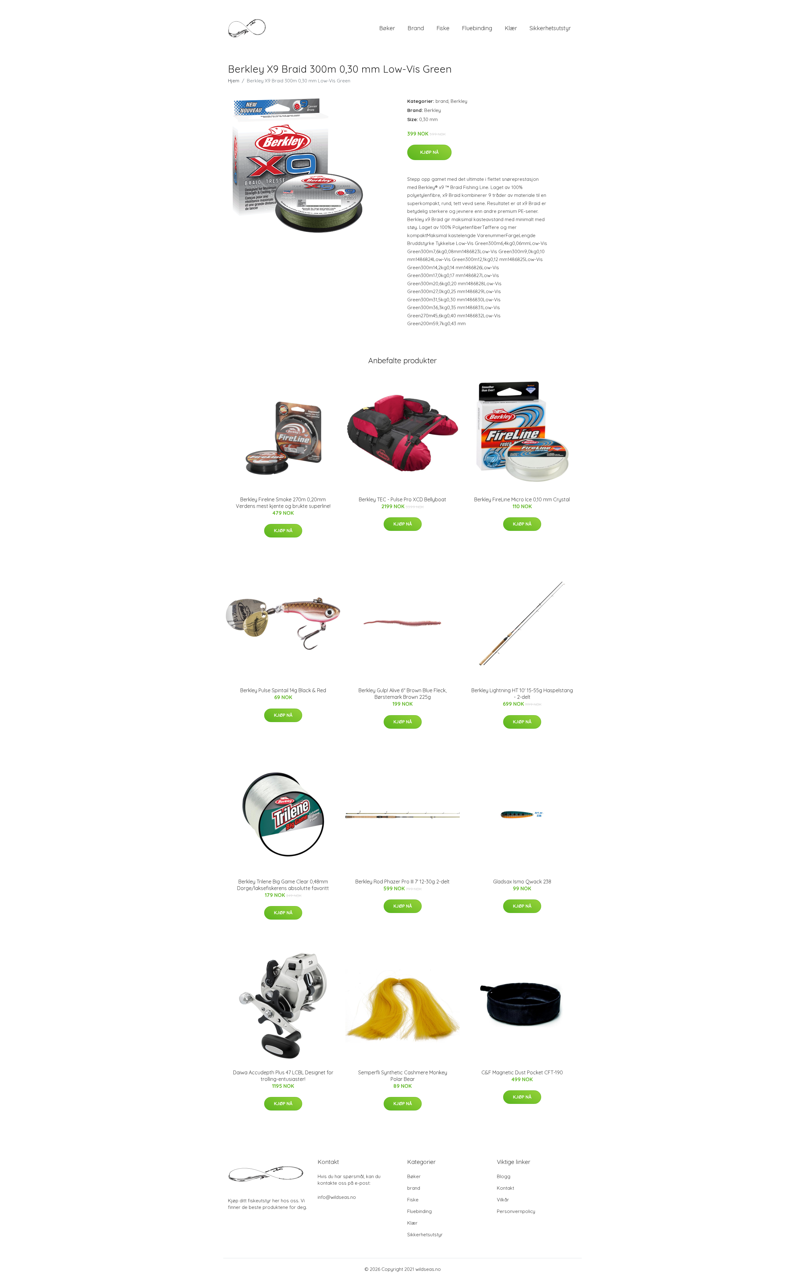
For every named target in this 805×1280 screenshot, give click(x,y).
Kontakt (505, 1188)
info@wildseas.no (337, 1197)
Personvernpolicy (516, 1211)
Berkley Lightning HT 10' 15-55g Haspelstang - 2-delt (522, 693)
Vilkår (503, 1200)
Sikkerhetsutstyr (550, 28)
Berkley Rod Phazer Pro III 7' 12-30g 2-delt (402, 881)
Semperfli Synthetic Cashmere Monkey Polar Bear (402, 1075)
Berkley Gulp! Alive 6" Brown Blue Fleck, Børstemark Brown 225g (402, 693)
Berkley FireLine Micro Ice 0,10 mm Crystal (522, 499)
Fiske (442, 28)
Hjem (233, 81)
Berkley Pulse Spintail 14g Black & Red (283, 690)
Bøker (387, 28)
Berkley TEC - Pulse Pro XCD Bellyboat (402, 499)
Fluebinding (477, 28)
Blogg (503, 1176)
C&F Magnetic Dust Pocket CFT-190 (522, 1072)
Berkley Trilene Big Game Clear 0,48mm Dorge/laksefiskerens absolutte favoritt (283, 884)
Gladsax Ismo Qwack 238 (522, 881)
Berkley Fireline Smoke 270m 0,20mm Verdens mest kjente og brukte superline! (283, 502)
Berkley (459, 101)
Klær (511, 28)
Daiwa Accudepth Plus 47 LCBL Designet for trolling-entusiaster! (283, 1075)
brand (416, 28)
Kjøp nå (429, 152)
